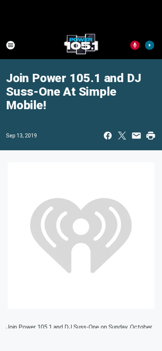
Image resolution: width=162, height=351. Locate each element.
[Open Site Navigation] (10, 45)
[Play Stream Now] (149, 45)
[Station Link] (81, 45)
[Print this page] (150, 135)
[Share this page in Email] (136, 135)
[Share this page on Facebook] (107, 135)
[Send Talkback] (134, 45)
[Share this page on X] (122, 135)
